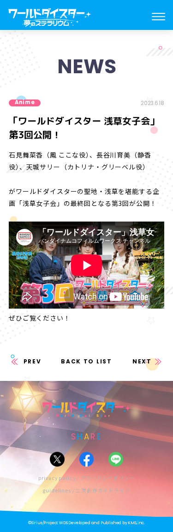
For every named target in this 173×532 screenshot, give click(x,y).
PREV (33, 361)
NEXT (142, 361)
